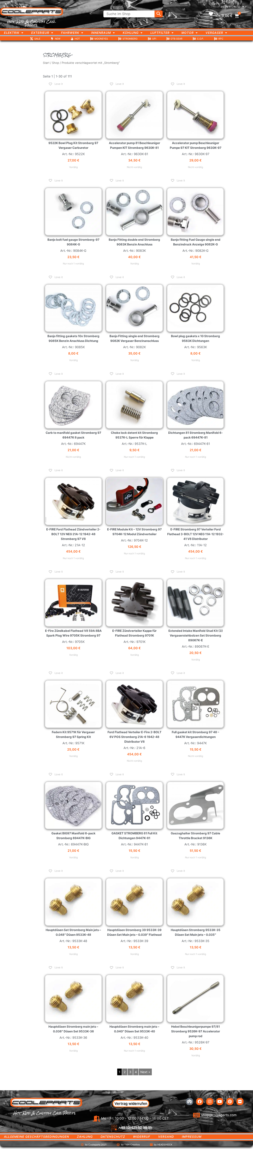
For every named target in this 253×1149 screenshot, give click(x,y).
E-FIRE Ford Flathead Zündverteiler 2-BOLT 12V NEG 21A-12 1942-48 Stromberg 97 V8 (73, 534)
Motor (187, 33)
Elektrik (11, 33)
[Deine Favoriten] (211, 14)
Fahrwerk (70, 33)
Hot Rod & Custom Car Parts (31, 23)
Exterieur (40, 33)
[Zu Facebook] (199, 1101)
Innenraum (101, 33)
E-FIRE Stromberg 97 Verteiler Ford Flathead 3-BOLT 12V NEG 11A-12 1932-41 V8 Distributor (195, 534)
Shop (55, 63)
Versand (166, 1137)
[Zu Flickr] (240, 1101)
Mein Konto (230, 6)
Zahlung (85, 1137)
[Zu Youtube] (219, 1101)
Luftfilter (160, 33)
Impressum (191, 1137)
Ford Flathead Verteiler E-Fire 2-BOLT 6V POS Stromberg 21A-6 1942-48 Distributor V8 (134, 736)
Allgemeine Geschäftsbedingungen (36, 1137)
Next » (145, 1072)
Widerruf (141, 1137)
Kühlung (131, 33)
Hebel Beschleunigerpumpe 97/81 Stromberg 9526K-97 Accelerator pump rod (195, 1031)
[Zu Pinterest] (229, 1101)
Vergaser (214, 33)
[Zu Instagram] (209, 1101)
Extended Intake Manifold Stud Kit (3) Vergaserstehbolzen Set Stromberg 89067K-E (195, 635)
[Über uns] (189, 1101)
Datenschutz (113, 1137)
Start (46, 63)
